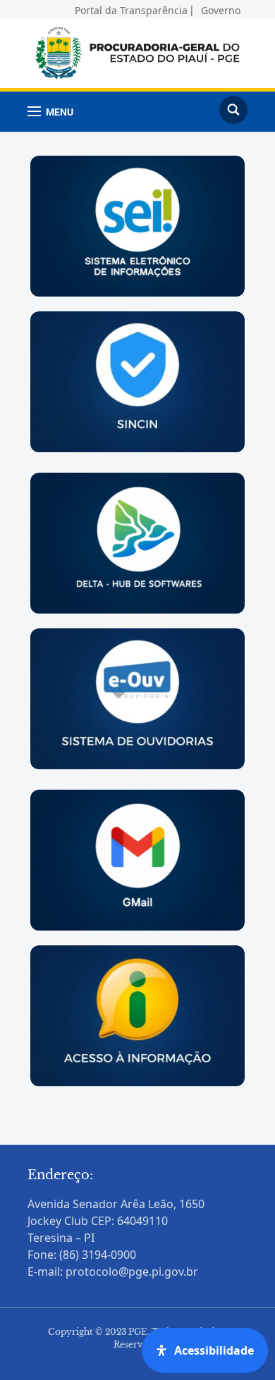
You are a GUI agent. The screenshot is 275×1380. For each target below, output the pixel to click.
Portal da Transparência (131, 8)
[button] (50, 111)
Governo (220, 8)
